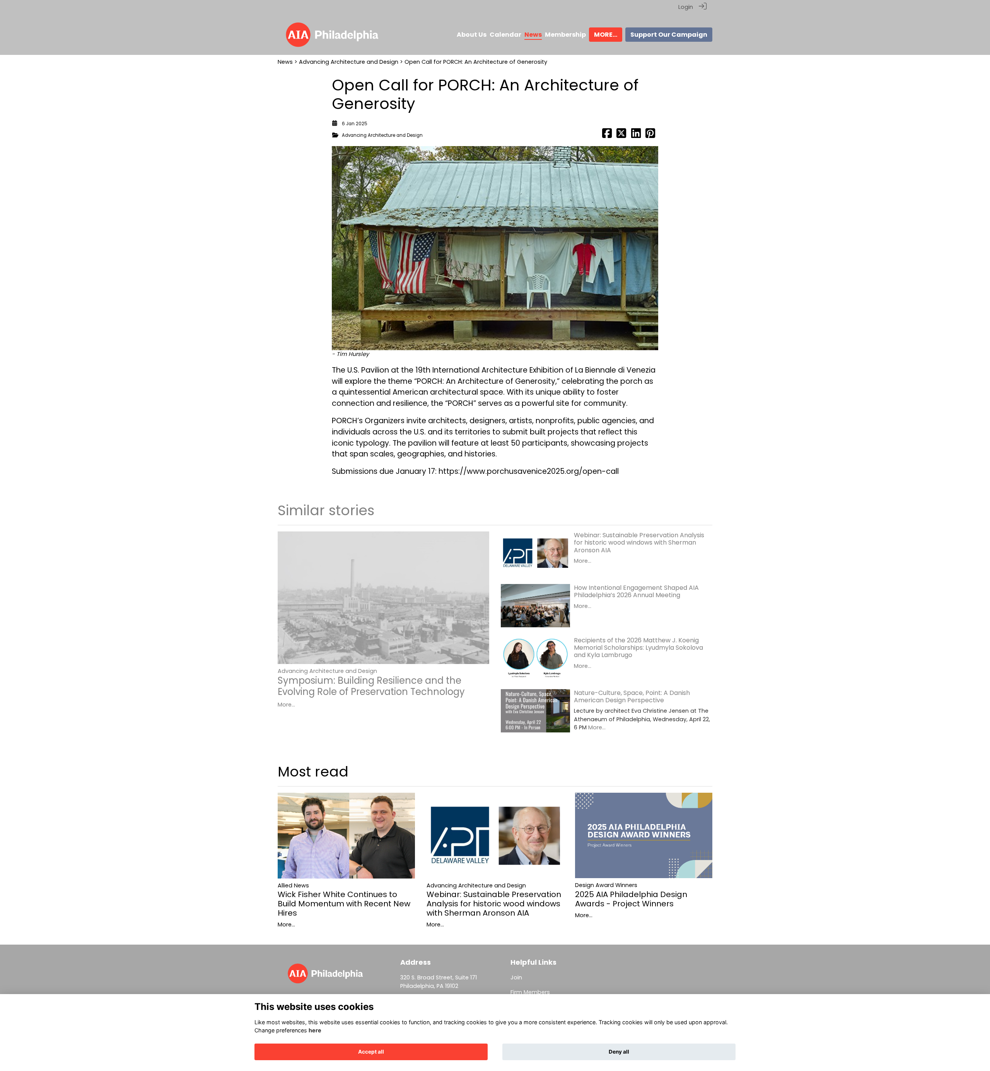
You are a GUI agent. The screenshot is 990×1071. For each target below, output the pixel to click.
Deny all (619, 1052)
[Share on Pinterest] (650, 135)
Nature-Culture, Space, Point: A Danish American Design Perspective (632, 696)
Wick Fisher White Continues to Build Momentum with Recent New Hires (344, 903)
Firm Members (530, 992)
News (285, 62)
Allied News (293, 885)
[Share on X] (621, 135)
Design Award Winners (606, 885)
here (315, 1030)
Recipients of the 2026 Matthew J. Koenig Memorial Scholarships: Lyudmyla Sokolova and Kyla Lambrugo (638, 647)
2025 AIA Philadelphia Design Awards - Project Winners (631, 899)
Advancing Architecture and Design (348, 62)
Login (685, 7)
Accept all (371, 1052)
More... (286, 704)
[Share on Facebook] (607, 135)
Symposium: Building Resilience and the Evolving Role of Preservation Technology (371, 686)
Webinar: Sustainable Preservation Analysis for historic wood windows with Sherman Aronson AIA (639, 542)
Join (516, 977)
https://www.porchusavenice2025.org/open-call (529, 471)
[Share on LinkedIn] (636, 135)
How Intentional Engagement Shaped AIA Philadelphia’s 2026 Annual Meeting (636, 591)
